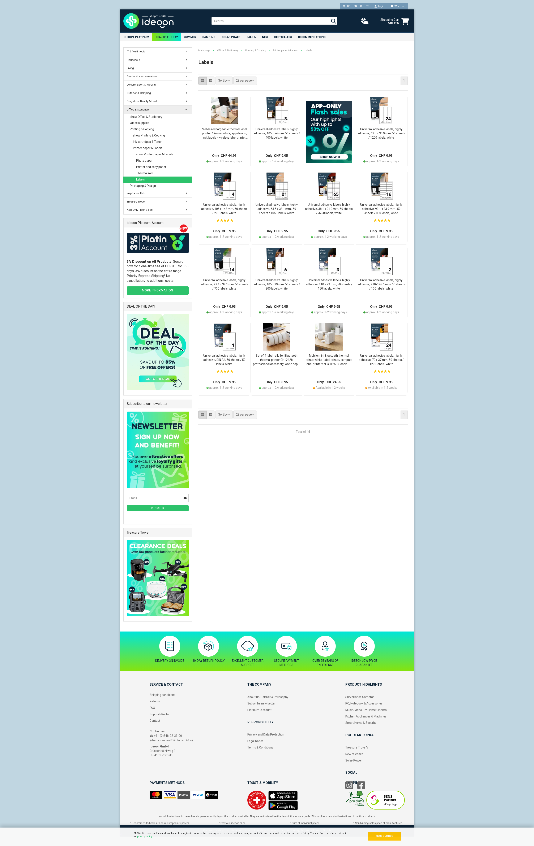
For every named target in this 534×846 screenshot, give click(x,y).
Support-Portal (159, 714)
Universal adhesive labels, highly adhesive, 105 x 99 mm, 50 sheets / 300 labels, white (276, 284)
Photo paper (144, 160)
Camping (208, 37)
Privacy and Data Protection (265, 734)
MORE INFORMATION (157, 290)
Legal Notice (255, 741)
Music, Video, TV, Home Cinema (366, 710)
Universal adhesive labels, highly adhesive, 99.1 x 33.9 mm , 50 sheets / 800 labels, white (381, 209)
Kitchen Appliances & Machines (365, 716)
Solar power (231, 37)
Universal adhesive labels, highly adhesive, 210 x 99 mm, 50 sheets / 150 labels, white (329, 284)
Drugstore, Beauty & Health (143, 101)
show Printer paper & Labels (154, 154)
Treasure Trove (136, 201)
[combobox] (224, 81)
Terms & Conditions (260, 747)
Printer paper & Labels (147, 148)
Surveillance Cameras (359, 697)
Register (157, 508)
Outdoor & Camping (139, 93)
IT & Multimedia (136, 51)
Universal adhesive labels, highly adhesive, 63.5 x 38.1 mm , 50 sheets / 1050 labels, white (277, 209)
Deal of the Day (166, 37)
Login (380, 6)
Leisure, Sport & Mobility (141, 84)
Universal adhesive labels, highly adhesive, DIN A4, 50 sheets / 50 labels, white (224, 360)
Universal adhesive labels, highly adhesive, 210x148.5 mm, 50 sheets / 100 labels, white (381, 284)
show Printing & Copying (149, 135)
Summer (190, 37)
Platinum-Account (259, 710)
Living (130, 68)
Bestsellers (283, 37)
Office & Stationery (138, 109)
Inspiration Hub (136, 193)
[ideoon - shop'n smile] (164, 21)
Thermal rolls (145, 173)
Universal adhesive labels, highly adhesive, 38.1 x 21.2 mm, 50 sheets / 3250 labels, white (329, 209)
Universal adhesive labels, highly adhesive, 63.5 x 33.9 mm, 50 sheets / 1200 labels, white (381, 133)
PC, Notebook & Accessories (364, 703)
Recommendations (311, 37)
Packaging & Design (143, 185)
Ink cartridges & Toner (147, 141)
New (265, 37)
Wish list (399, 6)
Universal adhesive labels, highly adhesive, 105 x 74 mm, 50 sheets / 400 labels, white (276, 133)
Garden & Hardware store (142, 76)
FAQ (152, 708)
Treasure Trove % (356, 747)
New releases (354, 754)
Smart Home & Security (360, 722)
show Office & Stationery (146, 116)
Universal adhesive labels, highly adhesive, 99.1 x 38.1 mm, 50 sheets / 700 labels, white (224, 284)
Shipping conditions (162, 695)
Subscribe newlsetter (261, 703)
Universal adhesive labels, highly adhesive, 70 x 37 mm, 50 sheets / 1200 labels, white (381, 360)
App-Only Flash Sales (140, 209)
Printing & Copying (142, 129)
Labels (140, 179)
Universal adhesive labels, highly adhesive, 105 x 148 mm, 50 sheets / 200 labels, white (224, 209)
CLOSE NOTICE (384, 836)
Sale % (251, 37)
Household (133, 59)
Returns (155, 701)
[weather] (365, 21)
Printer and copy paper (151, 167)
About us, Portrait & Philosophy (267, 697)
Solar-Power (353, 760)
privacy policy (144, 836)
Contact (155, 720)
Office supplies (139, 123)
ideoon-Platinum (136, 37)
